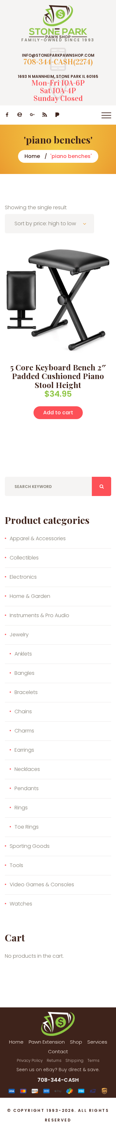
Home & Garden (30, 596)
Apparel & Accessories (38, 538)
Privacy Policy (30, 1060)
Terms (93, 1060)
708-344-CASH (58, 1080)
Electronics (23, 577)
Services (97, 1042)
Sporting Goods (30, 846)
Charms (24, 730)
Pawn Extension (47, 1042)
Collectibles (24, 557)
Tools (16, 865)
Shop (76, 1042)
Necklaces (27, 769)
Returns (54, 1060)
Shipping (74, 1060)
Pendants (27, 788)
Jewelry (19, 634)
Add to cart (58, 412)
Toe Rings (27, 827)
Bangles (24, 673)
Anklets (23, 653)
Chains (23, 711)
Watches (21, 903)
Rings (21, 807)
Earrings (24, 750)
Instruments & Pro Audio (39, 615)
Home (32, 156)
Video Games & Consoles (42, 884)
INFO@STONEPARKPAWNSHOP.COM (58, 55)
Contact (58, 1051)
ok (101, 486)
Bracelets (26, 692)
